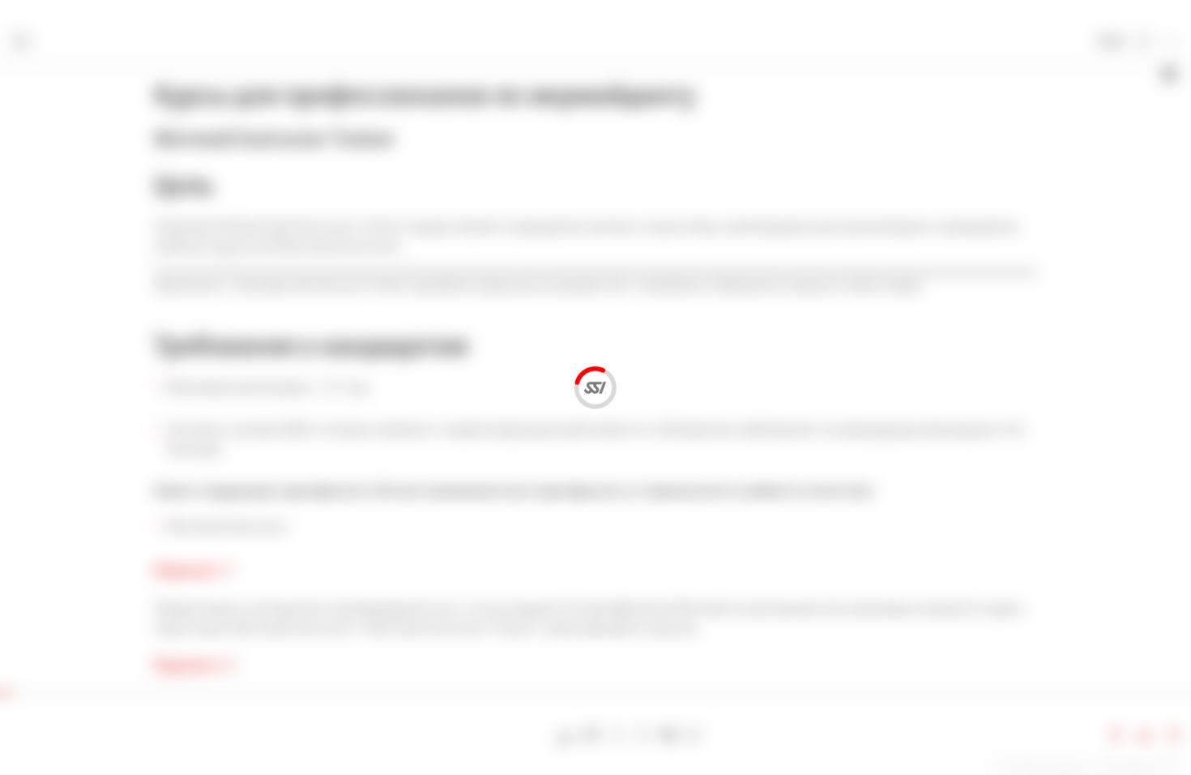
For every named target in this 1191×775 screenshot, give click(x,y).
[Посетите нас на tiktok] (694, 735)
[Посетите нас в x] (617, 735)
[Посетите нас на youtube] (668, 735)
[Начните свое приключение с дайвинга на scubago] (566, 735)
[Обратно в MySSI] (1143, 43)
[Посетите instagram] (643, 735)
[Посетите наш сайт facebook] (592, 735)
